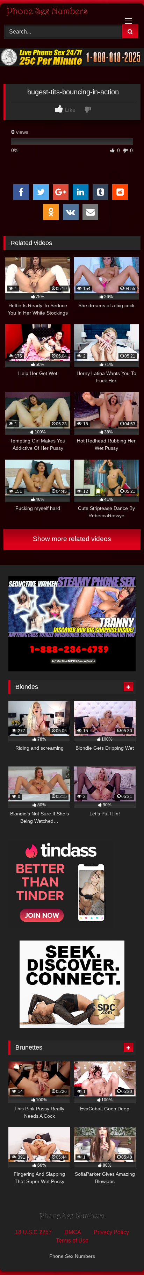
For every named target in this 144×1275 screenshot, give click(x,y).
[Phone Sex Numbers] (59, 13)
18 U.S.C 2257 (33, 1232)
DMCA (72, 1232)
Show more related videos (72, 538)
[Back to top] (122, 1254)
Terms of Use (72, 1241)
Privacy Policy (111, 1232)
